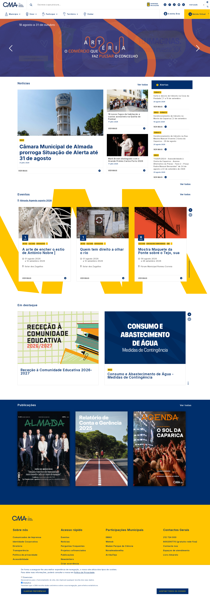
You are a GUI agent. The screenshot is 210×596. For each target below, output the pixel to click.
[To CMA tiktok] (174, 4)
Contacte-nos (170, 546)
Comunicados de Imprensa (27, 537)
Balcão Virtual (199, 14)
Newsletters (67, 559)
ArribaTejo (111, 555)
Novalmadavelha (114, 550)
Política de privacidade (25, 555)
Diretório (17, 546)
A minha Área (174, 14)
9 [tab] (189, 269)
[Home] (13, 4)
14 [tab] (189, 275)
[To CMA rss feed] (183, 4)
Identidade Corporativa (25, 541)
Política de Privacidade (84, 572)
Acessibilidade (21, 559)
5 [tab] (189, 264)
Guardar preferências (35, 591)
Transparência (21, 550)
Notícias (65, 541)
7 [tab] (189, 267)
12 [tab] (189, 273)
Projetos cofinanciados (73, 550)
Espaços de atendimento (176, 550)
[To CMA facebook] (169, 4)
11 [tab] (189, 272)
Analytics (27, 583)
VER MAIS (158, 107)
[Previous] (11, 49)
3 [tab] (189, 262)
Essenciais (27, 577)
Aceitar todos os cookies (172, 591)
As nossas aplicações (154, 4)
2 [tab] (189, 261)
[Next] (198, 49)
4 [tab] (189, 263)
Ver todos (185, 184)
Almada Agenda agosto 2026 (36, 200)
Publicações (67, 555)
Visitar (90, 14)
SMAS (109, 537)
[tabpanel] (45, 244)
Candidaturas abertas (33, 58)
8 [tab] (189, 268)
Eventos (65, 537)
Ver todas (142, 84)
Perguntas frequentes (73, 546)
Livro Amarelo (170, 555)
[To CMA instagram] (165, 4)
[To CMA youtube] (179, 4)
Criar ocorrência (70, 563)
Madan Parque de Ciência (119, 546)
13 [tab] (189, 274)
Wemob (110, 541)
